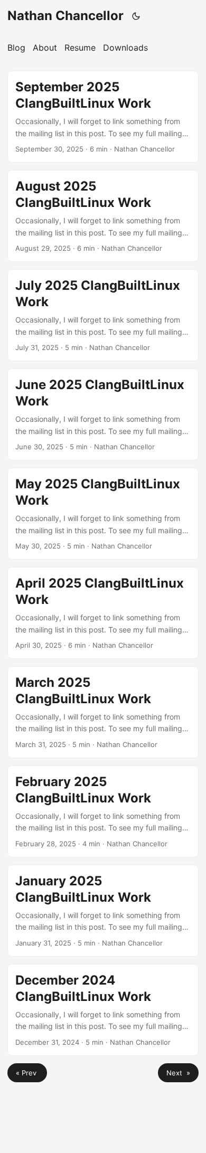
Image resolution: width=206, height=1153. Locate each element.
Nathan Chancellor (65, 15)
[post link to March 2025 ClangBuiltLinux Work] (103, 712)
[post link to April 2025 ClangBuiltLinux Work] (103, 613)
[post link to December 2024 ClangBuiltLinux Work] (103, 1010)
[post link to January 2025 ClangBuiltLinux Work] (103, 910)
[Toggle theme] (136, 16)
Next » (178, 1073)
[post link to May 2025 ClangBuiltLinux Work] (103, 513)
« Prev (27, 1073)
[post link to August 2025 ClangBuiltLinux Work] (103, 216)
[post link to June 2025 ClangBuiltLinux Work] (103, 414)
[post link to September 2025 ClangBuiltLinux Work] (103, 116)
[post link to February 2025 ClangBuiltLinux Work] (103, 811)
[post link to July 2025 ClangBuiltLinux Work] (103, 315)
